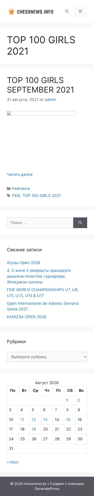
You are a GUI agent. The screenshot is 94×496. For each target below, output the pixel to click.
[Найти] (80, 222)
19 (34, 429)
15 (68, 419)
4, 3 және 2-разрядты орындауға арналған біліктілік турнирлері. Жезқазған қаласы (39, 276)
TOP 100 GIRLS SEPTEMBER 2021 (40, 84)
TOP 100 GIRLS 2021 (42, 195)
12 (34, 419)
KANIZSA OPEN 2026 (26, 317)
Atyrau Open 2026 (23, 262)
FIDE (16, 195)
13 (45, 419)
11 (22, 419)
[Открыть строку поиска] (66, 11)
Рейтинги (21, 188)
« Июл (12, 462)
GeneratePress (47, 488)
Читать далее (20, 174)
